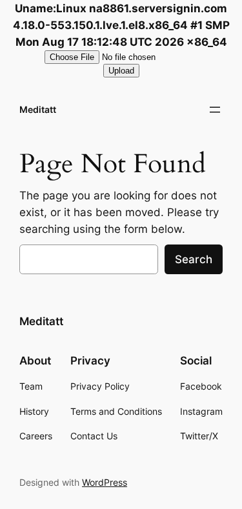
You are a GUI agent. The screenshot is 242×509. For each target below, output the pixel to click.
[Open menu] (215, 109)
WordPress (104, 482)
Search (193, 259)
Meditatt (37, 109)
